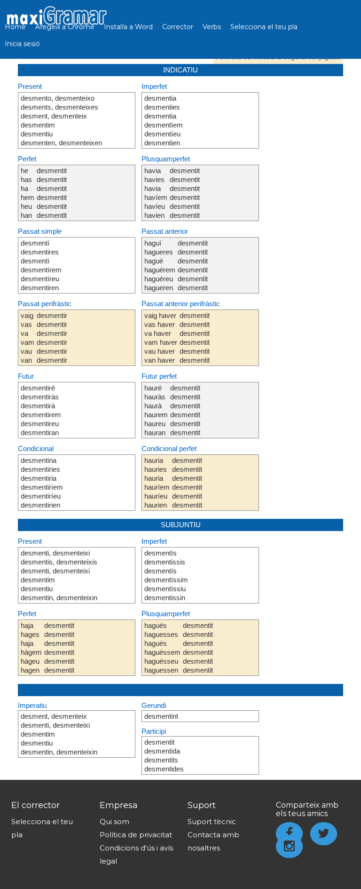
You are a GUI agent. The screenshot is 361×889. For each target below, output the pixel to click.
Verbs (212, 27)
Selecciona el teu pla (264, 27)
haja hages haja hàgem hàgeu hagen (31, 647)
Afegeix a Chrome (64, 27)
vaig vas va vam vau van (27, 337)
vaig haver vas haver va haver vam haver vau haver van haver (160, 337)
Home (15, 27)
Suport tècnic (212, 821)
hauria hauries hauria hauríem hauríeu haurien (157, 482)
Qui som (114, 821)
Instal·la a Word (128, 27)
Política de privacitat (136, 834)
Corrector (177, 27)
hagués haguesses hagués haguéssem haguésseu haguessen (162, 647)
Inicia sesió (22, 44)
